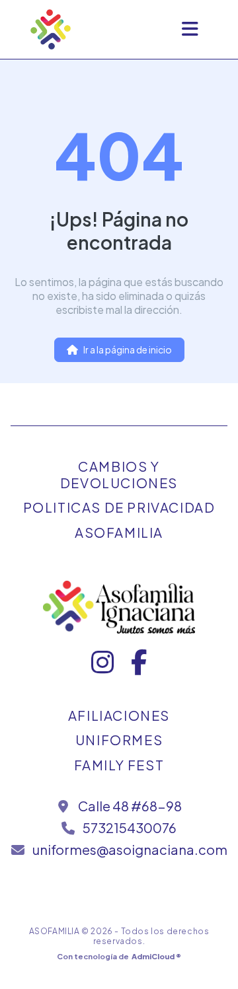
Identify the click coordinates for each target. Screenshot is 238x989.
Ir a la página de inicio (127, 349)
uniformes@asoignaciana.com (129, 849)
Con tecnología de (119, 956)
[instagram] (103, 668)
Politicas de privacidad (119, 507)
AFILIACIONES (119, 715)
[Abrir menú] (190, 29)
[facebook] (139, 668)
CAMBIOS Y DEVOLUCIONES (119, 474)
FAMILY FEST (119, 764)
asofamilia (119, 532)
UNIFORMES (119, 739)
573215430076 (130, 827)
